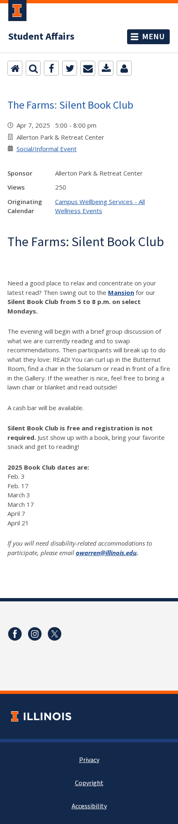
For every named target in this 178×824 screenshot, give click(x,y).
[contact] (124, 68)
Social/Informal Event (47, 149)
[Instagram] (35, 634)
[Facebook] (51, 68)
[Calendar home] (14, 68)
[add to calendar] (106, 68)
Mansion (121, 292)
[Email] (87, 68)
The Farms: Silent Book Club (70, 105)
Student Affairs (41, 37)
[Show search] (33, 68)
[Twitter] (69, 68)
